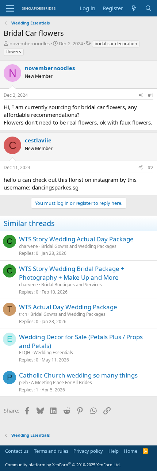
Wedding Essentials (53, 352)
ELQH (24, 352)
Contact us (16, 451)
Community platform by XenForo (63, 464)
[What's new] (134, 8)
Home (130, 451)
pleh (23, 382)
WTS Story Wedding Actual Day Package (76, 239)
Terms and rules (51, 451)
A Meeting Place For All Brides (61, 382)
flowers (13, 52)
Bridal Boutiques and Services (71, 285)
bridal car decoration (116, 44)
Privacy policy (88, 451)
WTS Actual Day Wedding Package (68, 307)
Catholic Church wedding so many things (78, 375)
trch (23, 314)
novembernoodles (29, 43)
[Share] (140, 95)
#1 (150, 95)
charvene (28, 246)
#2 (150, 167)
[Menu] (10, 8)
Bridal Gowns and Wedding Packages (78, 246)
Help (113, 451)
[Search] (148, 8)
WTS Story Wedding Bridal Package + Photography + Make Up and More (72, 273)
